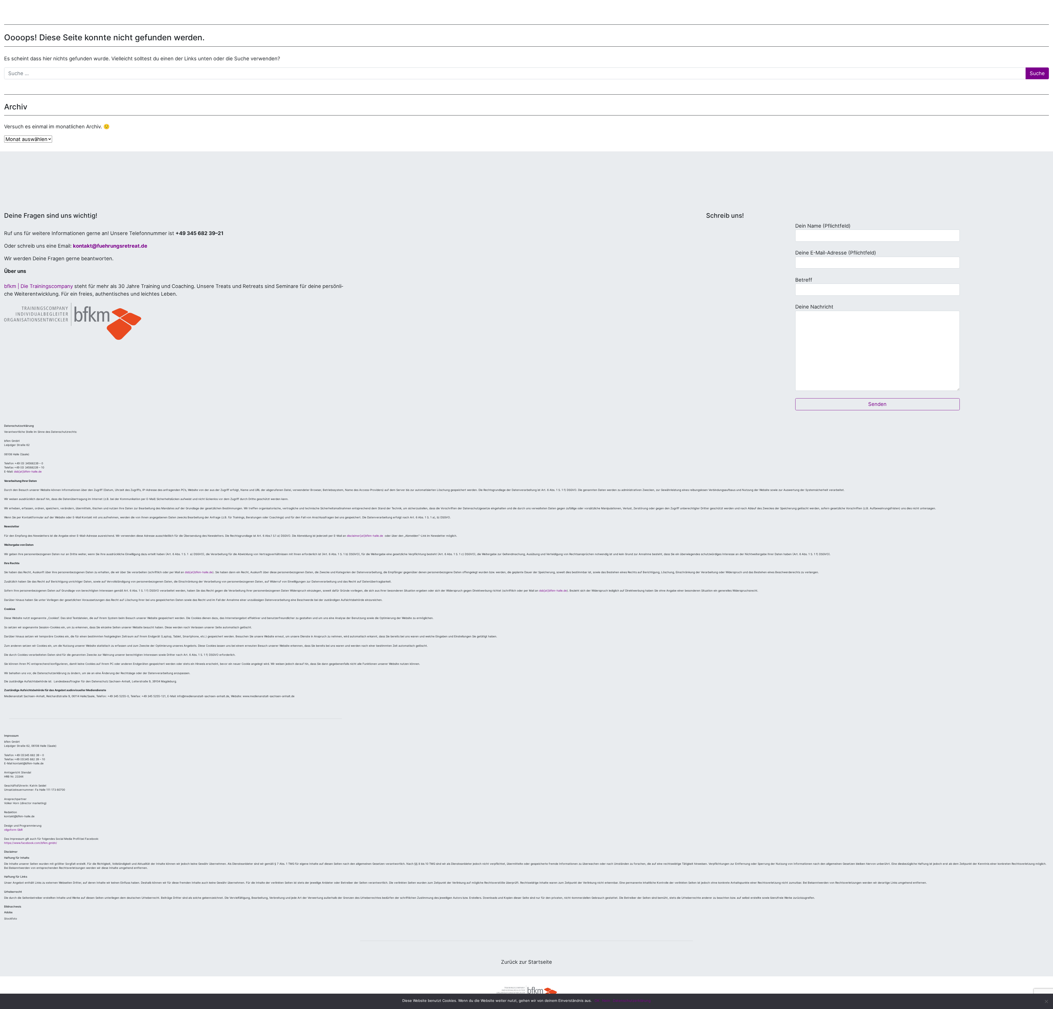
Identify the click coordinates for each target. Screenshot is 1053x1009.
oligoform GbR (13, 829)
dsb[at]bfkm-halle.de (28, 471)
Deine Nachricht (814, 307)
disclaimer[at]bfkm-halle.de (365, 535)
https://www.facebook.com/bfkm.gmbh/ (30, 842)
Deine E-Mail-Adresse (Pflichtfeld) (835, 253)
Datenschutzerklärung (632, 1000)
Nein (606, 1000)
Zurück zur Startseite (526, 962)
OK (597, 1000)
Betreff (803, 280)
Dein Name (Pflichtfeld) (823, 226)
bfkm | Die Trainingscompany (38, 286)
